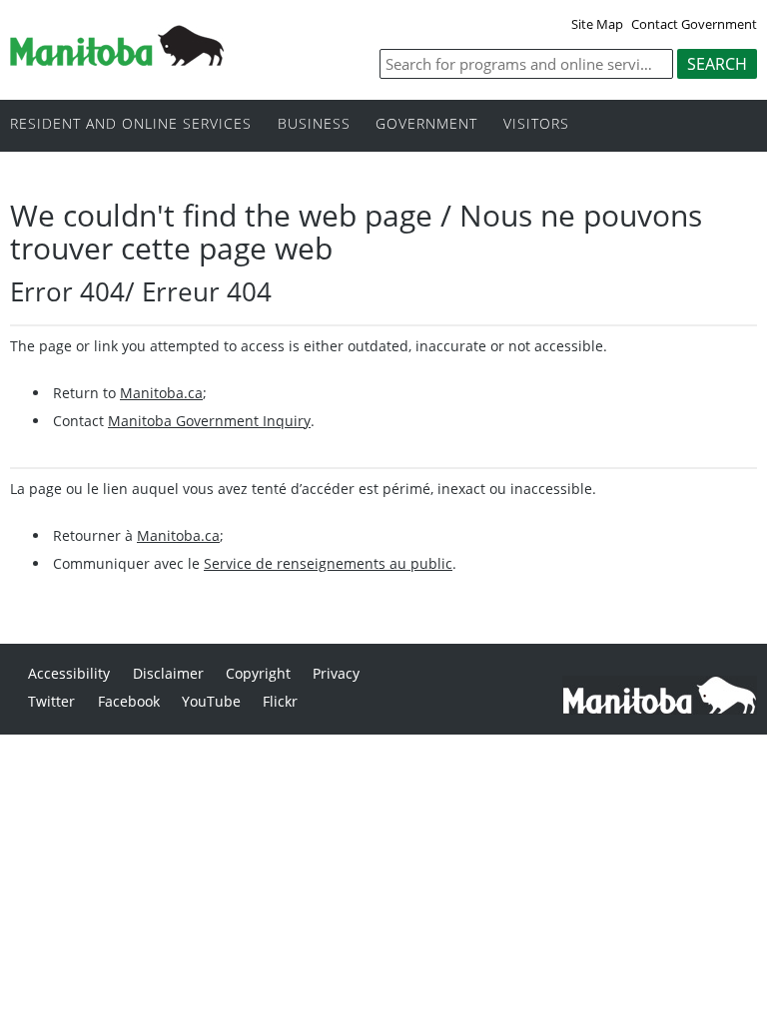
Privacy (336, 673)
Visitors (536, 124)
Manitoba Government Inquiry (209, 420)
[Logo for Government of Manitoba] (117, 60)
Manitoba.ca (161, 392)
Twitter (51, 701)
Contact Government (694, 24)
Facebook (129, 701)
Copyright (258, 673)
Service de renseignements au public (328, 563)
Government (426, 124)
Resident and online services (131, 124)
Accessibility (69, 673)
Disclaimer (168, 673)
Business (314, 124)
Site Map (597, 24)
